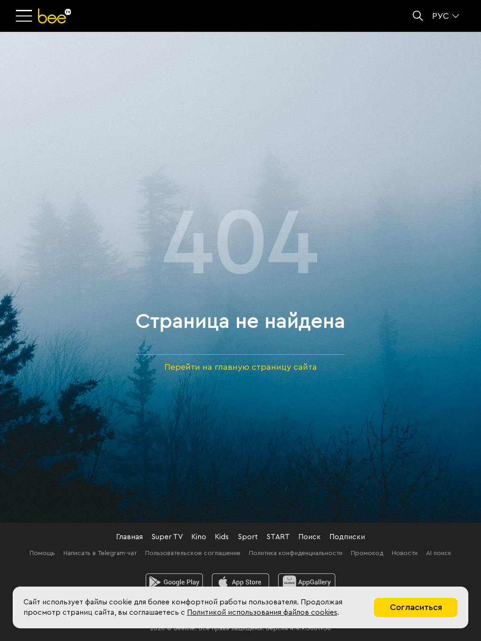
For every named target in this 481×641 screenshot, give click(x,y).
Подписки (347, 537)
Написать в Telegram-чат (100, 553)
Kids (222, 537)
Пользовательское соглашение (192, 553)
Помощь (42, 553)
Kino (198, 537)
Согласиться (416, 607)
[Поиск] (417, 15)
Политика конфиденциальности (295, 553)
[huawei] (307, 582)
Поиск (309, 537)
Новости (405, 553)
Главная (129, 537)
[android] (174, 582)
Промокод (367, 553)
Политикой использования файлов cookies (262, 612)
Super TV (167, 537)
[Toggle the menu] (25, 16)
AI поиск (438, 553)
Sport (248, 537)
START (278, 537)
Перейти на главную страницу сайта (240, 367)
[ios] (241, 582)
